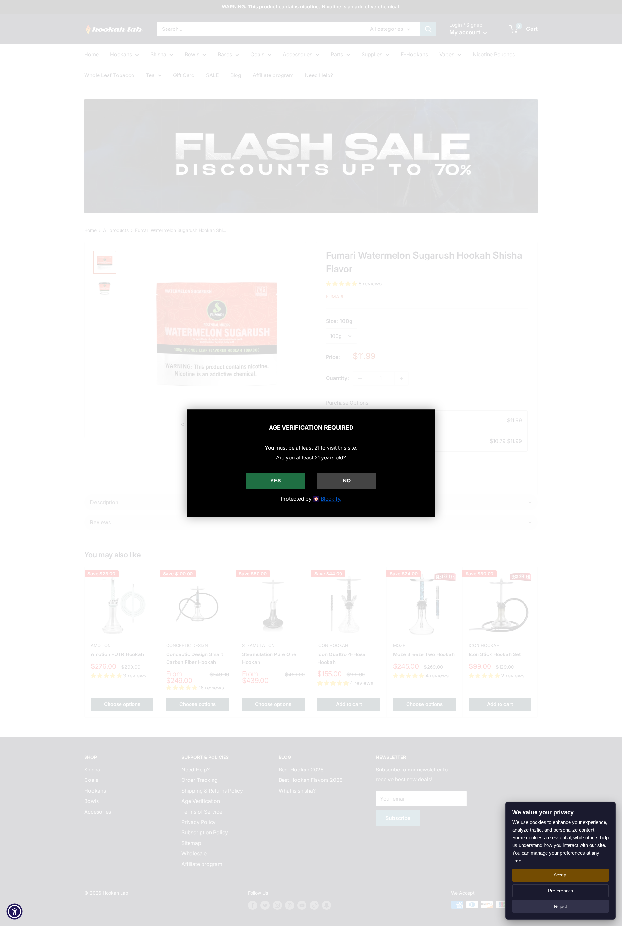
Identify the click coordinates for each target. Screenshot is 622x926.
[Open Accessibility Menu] (14, 911)
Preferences (560, 890)
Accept (561, 874)
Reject (560, 906)
